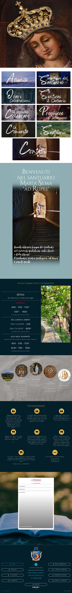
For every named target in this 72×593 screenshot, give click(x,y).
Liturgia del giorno (36, 486)
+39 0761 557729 (37, 578)
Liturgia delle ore (36, 489)
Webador (69, 590)
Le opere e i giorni (36, 510)
